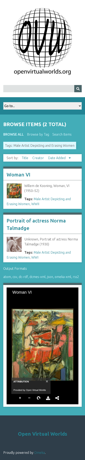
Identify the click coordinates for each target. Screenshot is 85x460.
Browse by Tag (38, 134)
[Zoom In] (13, 299)
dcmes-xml (38, 277)
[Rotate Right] (27, 299)
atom (7, 277)
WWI (34, 257)
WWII (35, 204)
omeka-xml (63, 277)
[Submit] (78, 88)
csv (15, 277)
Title (25, 158)
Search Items (62, 134)
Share (57, 397)
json (50, 277)
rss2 (76, 277)
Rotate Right (39, 397)
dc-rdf (23, 277)
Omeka (39, 452)
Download (48, 397)
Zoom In (20, 397)
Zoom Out (29, 397)
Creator (38, 158)
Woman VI (18, 174)
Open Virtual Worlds (42, 434)
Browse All (13, 134)
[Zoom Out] (20, 299)
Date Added (57, 158)
